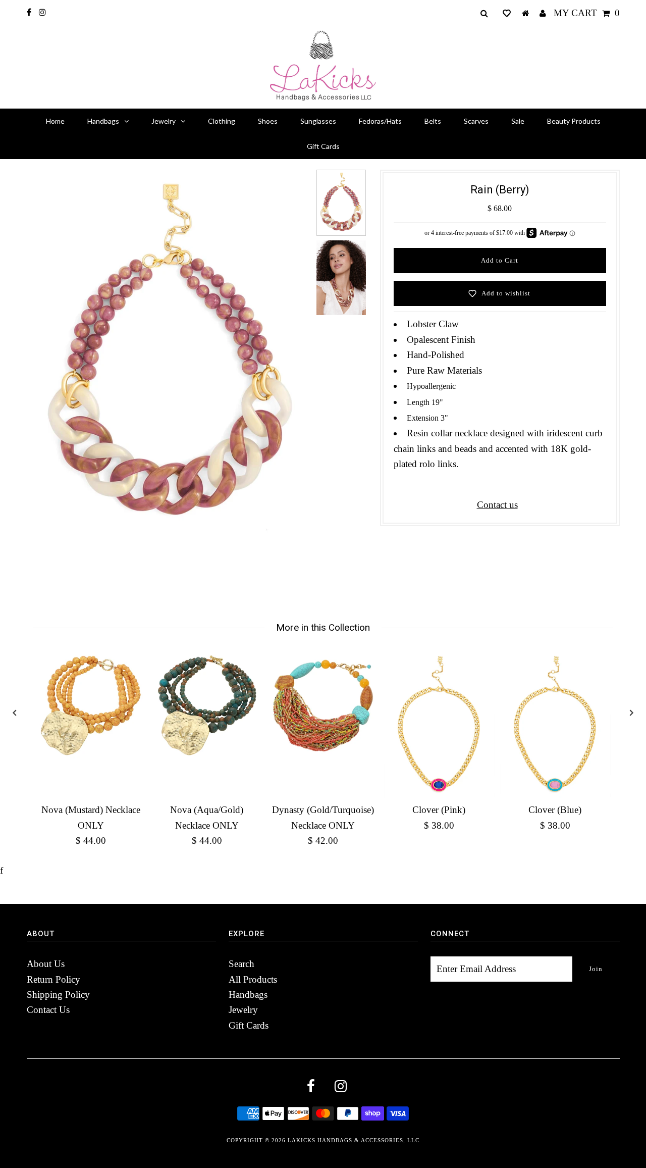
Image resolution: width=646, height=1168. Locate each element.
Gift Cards (323, 146)
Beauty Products (574, 121)
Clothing (221, 121)
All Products (253, 979)
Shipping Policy (58, 994)
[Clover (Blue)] (555, 724)
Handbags (103, 121)
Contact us (497, 504)
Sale (517, 121)
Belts (432, 121)
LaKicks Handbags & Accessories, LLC (353, 1140)
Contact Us (48, 1009)
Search (241, 963)
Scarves (476, 121)
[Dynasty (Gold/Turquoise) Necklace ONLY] (323, 705)
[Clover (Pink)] (439, 724)
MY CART (587, 13)
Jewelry (163, 121)
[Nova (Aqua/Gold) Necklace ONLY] (206, 705)
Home (55, 121)
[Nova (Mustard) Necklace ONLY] (90, 705)
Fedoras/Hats (380, 121)
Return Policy (53, 979)
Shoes (268, 121)
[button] (507, 13)
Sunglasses (318, 121)
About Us (46, 963)
